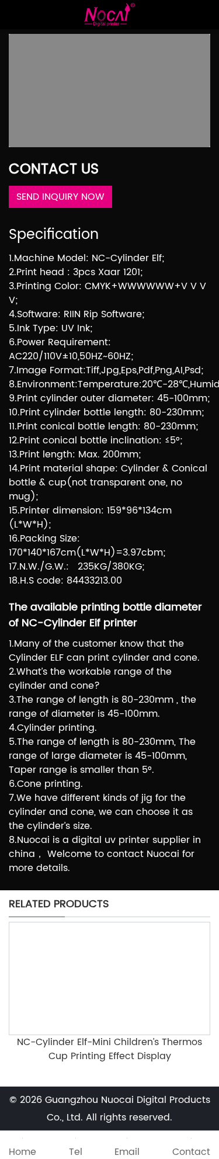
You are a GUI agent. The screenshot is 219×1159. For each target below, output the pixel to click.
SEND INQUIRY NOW (60, 196)
